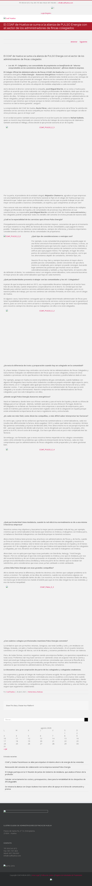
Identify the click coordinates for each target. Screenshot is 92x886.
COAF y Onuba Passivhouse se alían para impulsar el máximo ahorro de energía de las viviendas (44, 762)
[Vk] (81, 705)
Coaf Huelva (10, 692)
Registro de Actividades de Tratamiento (68, 875)
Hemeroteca (32, 692)
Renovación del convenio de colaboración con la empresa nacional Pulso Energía (37, 767)
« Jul (5, 749)
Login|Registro (46, 13)
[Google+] (47, 8)
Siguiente (83, 41)
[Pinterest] (62, 705)
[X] (53, 8)
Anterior (74, 41)
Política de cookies (47, 875)
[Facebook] (37, 8)
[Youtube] (42, 8)
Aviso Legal (35, 875)
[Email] (85, 705)
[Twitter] (58, 705)
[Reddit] (77, 705)
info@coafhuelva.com (65, 3)
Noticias (40, 692)
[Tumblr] (66, 705)
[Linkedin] (74, 705)
